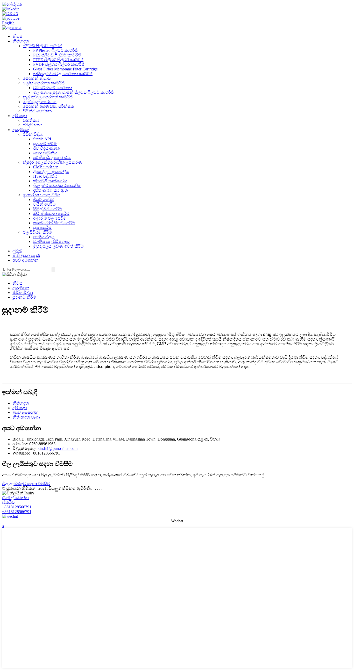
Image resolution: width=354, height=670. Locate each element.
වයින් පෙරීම (44, 204)
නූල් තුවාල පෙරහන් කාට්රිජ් (48, 97)
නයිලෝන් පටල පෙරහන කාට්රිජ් (63, 73)
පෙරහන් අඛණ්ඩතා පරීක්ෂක (48, 106)
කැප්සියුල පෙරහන (39, 101)
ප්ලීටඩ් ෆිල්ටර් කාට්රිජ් (42, 46)
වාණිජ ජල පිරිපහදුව (51, 241)
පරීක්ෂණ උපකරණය (52, 157)
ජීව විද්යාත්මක (46, 148)
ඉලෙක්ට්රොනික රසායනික (57, 185)
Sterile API (42, 139)
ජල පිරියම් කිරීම (37, 232)
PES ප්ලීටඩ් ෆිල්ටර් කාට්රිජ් (57, 55)
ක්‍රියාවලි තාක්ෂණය (50, 181)
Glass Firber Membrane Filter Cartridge (65, 69)
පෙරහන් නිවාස (37, 78)
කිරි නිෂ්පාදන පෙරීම (51, 213)
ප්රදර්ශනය (33, 125)
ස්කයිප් (8, 502)
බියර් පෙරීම (43, 199)
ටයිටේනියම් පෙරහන (52, 87)
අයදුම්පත (20, 129)
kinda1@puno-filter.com (57, 448)
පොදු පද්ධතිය (45, 153)
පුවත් (17, 251)
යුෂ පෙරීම (42, 227)
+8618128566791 (16, 507)
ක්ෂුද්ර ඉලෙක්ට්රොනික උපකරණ (52, 162)
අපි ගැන (19, 115)
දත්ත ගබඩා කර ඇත (50, 190)
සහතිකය (31, 120)
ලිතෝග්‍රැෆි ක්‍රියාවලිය (51, 171)
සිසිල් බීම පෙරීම (47, 209)
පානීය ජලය (43, 237)
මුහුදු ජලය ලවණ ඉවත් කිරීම (58, 246)
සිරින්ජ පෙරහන (37, 111)
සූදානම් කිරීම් (45, 143)
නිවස (17, 36)
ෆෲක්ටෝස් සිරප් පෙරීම (54, 223)
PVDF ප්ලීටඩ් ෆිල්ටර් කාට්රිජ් (58, 64)
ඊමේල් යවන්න (15, 497)
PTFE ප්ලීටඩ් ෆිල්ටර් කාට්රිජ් (58, 59)
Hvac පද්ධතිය (45, 176)
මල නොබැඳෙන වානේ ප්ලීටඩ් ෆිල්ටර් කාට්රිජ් (73, 92)
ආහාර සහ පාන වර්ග (41, 195)
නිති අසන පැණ (26, 255)
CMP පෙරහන (45, 167)
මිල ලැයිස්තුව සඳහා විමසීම (26, 483)
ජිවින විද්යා (33, 134)
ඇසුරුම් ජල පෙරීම (49, 218)
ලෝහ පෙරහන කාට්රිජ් (44, 83)
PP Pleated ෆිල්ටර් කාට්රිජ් (55, 50)
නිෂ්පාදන (20, 41)
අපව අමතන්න (25, 260)
